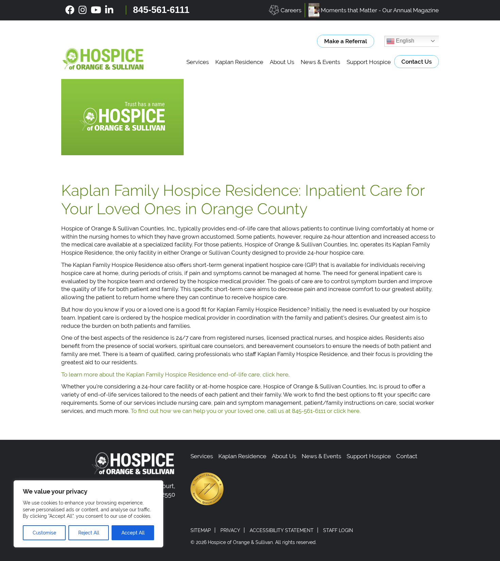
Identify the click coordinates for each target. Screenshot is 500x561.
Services (197, 62)
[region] (88, 513)
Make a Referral (345, 41)
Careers (291, 10)
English (404, 41)
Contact (406, 456)
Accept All (133, 532)
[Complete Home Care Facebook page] (69, 10)
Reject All (88, 532)
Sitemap (200, 530)
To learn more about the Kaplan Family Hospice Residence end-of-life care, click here (174, 374)
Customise (44, 532)
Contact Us (416, 61)
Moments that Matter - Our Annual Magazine (380, 10)
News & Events (320, 62)
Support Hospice (369, 62)
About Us (282, 62)
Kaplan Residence (239, 62)
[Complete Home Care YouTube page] (96, 10)
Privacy (230, 530)
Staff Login (338, 530)
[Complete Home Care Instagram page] (83, 10)
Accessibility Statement (282, 530)
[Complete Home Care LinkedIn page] (109, 10)
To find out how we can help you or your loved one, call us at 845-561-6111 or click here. (246, 410)
